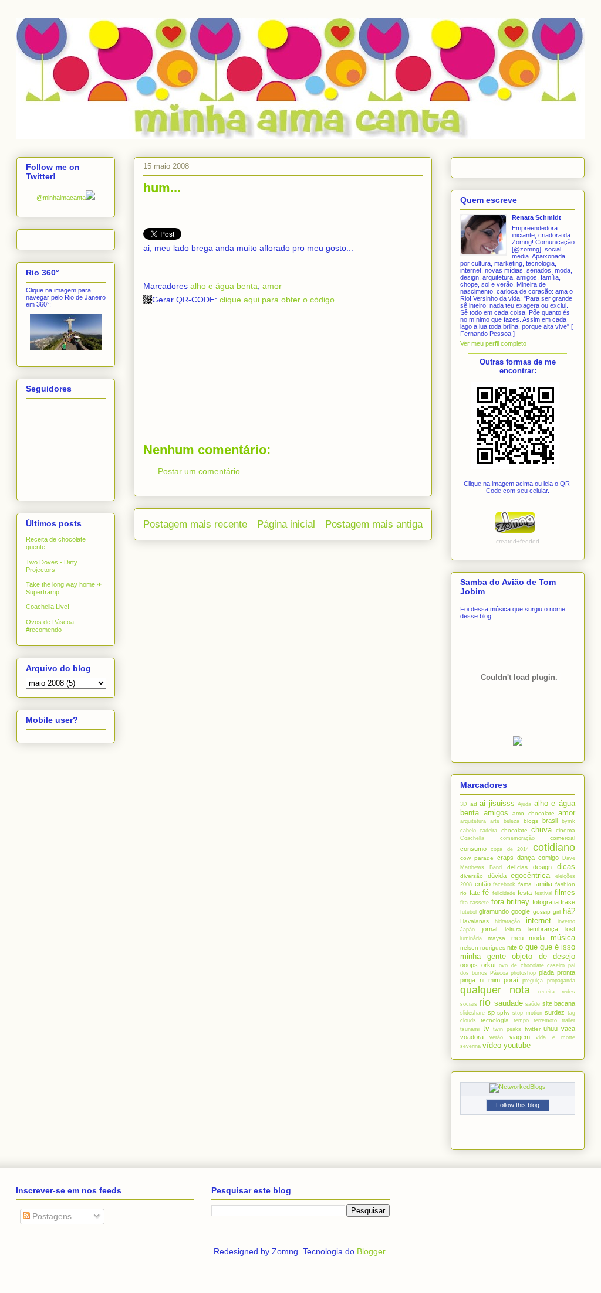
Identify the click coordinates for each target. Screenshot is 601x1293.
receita (546, 992)
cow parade (477, 858)
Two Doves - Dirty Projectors (51, 566)
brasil (550, 820)
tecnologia (495, 1020)
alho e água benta (224, 286)
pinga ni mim (480, 980)
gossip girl (547, 911)
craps (505, 857)
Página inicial (286, 524)
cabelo (468, 830)
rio (485, 1002)
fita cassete (474, 903)
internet (538, 920)
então (483, 883)
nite (512, 947)
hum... (162, 188)
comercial (562, 838)
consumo (473, 848)
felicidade (503, 893)
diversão (471, 876)
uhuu (550, 1028)
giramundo (494, 911)
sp (491, 1012)
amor (272, 286)
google (520, 911)
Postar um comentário (199, 471)
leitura (513, 929)
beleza (511, 821)
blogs (531, 821)
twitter (533, 1029)
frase (568, 902)
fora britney (510, 901)
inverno (566, 921)
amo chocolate (533, 813)
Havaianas (474, 921)
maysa (496, 938)
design (542, 866)
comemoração (517, 838)
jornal (489, 929)
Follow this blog (517, 1104)
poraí (511, 980)
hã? (569, 911)
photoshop (523, 973)
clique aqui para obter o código (277, 299)
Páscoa (499, 973)
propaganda (561, 981)
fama (525, 884)
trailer (568, 1020)
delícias (517, 867)
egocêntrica (530, 875)
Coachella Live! (47, 606)
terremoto (545, 1020)
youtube (517, 1045)
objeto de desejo (543, 956)
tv (486, 1028)
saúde (532, 1004)
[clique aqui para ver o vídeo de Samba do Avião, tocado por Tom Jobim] (517, 743)
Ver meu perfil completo (493, 343)
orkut (488, 964)
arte (494, 821)
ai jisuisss (497, 803)
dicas (566, 866)
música (563, 937)
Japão (467, 930)
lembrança (543, 929)
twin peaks (507, 1029)
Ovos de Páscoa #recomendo (50, 625)
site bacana (558, 1003)
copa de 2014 (510, 849)
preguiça (532, 981)
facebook (504, 884)
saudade (508, 1003)
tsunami (470, 1029)
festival (543, 893)
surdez (555, 1012)
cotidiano (554, 847)
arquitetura (473, 821)
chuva (541, 829)
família (543, 883)
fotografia (545, 902)
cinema (565, 830)
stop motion (527, 1013)
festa (525, 892)
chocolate (514, 830)
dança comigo (538, 857)
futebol (468, 912)
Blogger (371, 1251)
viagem (519, 1036)
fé (485, 892)
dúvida (497, 875)
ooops (469, 964)
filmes (565, 892)
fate (475, 892)
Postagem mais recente (195, 524)
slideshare (472, 1013)
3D (463, 804)
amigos (496, 812)
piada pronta (557, 972)
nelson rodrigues (482, 947)
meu (517, 937)
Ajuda (524, 804)
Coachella (472, 838)
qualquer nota (495, 990)
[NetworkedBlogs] (517, 1086)
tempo (521, 1020)
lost (570, 929)
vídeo (491, 1045)
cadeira (488, 830)
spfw (503, 1012)
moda (537, 937)
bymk (568, 821)
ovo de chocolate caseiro (532, 965)
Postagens (51, 1216)
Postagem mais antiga (374, 524)
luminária (471, 938)
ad (473, 804)
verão (496, 1037)
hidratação (507, 921)
